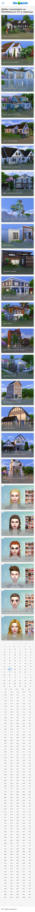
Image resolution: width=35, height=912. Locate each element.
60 (25, 669)
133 (5, 709)
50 (4, 666)
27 (10, 655)
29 (20, 655)
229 (11, 763)
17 (20, 649)
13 (30, 646)
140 (17, 712)
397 (29, 857)
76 (15, 678)
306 (23, 806)
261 (23, 780)
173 (5, 732)
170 (17, 729)
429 (11, 877)
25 (31, 652)
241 (23, 769)
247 (29, 772)
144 (11, 715)
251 (23, 775)
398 (5, 860)
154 (11, 721)
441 (23, 883)
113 (5, 698)
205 (17, 749)
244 (11, 772)
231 (23, 763)
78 (25, 678)
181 (23, 735)
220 (17, 758)
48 (25, 664)
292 (29, 798)
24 (25, 652)
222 (29, 758)
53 (20, 666)
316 (23, 812)
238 (5, 769)
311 (23, 809)
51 (10, 666)
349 (11, 832)
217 (29, 755)
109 (11, 695)
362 (29, 837)
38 (4, 661)
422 (29, 872)
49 (31, 664)
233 (5, 766)
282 (29, 792)
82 (15, 681)
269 (11, 786)
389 (11, 855)
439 (11, 883)
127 (29, 703)
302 (29, 803)
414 (11, 869)
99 (11, 689)
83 (20, 681)
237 (29, 766)
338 (5, 826)
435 (17, 880)
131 (23, 706)
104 (11, 692)
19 (31, 649)
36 (25, 658)
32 (4, 658)
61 (31, 669)
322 (29, 815)
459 (11, 895)
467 (29, 897)
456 (23, 892)
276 (23, 789)
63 (10, 672)
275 (17, 789)
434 (11, 880)
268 (5, 786)
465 (17, 897)
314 (11, 812)
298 (5, 803)
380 (17, 849)
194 (11, 743)
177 (29, 732)
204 (11, 749)
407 (29, 863)
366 (23, 840)
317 (29, 812)
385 (17, 852)
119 (11, 701)
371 (23, 843)
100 (16, 689)
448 (5, 889)
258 (5, 780)
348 (5, 832)
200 (17, 746)
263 (5, 783)
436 (23, 880)
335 (17, 823)
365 (17, 840)
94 (15, 686)
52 (15, 666)
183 (5, 738)
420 (17, 872)
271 (23, 786)
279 (11, 792)
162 (29, 723)
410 (17, 866)
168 (5, 729)
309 (11, 809)
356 (23, 835)
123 (5, 703)
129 (11, 706)
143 (5, 715)
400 (17, 860)
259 (11, 780)
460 (17, 895)
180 (17, 735)
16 (15, 649)
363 (5, 840)
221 (23, 758)
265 (17, 783)
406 (23, 863)
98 (6, 689)
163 (5, 726)
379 (11, 849)
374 (11, 846)
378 (5, 849)
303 (5, 806)
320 (17, 815)
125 (17, 703)
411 (23, 866)
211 (23, 752)
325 (17, 817)
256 (23, 778)
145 (17, 715)
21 (10, 652)
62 (4, 672)
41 (20, 661)
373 (5, 846)
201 (23, 746)
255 (17, 778)
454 (11, 892)
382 (29, 849)
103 (5, 692)
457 (29, 892)
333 (5, 823)
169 (11, 729)
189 (11, 741)
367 (29, 840)
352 (29, 832)
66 (25, 672)
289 (11, 798)
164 (11, 726)
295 (17, 800)
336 (23, 823)
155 (17, 721)
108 (5, 695)
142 (29, 712)
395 (17, 857)
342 (29, 826)
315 (17, 812)
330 (17, 820)
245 (17, 772)
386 (23, 852)
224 (11, 761)
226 (23, 761)
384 (11, 852)
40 (15, 661)
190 (17, 741)
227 (29, 761)
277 (29, 789)
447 (29, 886)
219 (11, 758)
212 (29, 752)
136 (23, 709)
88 (15, 683)
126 (23, 703)
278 (5, 792)
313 (5, 812)
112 (29, 695)
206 (23, 749)
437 (29, 880)
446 (23, 886)
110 (17, 695)
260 (17, 780)
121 (23, 701)
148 (5, 718)
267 (29, 783)
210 (17, 752)
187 (29, 738)
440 (17, 883)
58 (15, 669)
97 (31, 686)
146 (23, 715)
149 (11, 718)
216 (23, 755)
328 (5, 820)
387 (29, 852)
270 (17, 786)
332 (29, 820)
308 (5, 809)
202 (29, 746)
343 (5, 829)
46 (15, 664)
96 (25, 686)
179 (11, 735)
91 (31, 683)
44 (4, 664)
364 (11, 840)
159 (11, 723)
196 (23, 743)
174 (11, 732)
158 (5, 723)
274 (11, 789)
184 (11, 738)
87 (10, 683)
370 (17, 843)
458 (5, 895)
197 (29, 743)
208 (5, 752)
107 (29, 692)
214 (11, 755)
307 (29, 806)
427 (29, 875)
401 (23, 860)
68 (4, 675)
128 (5, 706)
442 (29, 883)
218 (5, 758)
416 (23, 869)
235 (17, 766)
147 (29, 715)
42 (25, 661)
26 (4, 655)
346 (23, 829)
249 (11, 775)
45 (10, 664)
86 (4, 683)
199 (11, 746)
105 (17, 692)
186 (23, 738)
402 (29, 860)
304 (11, 806)
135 (17, 709)
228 (5, 763)
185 (17, 738)
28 (15, 655)
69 (10, 675)
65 (20, 672)
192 (29, 741)
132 (29, 706)
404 (11, 863)
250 (17, 775)
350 (17, 832)
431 (23, 877)
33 (10, 658)
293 (5, 800)
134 (11, 709)
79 (31, 678)
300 (17, 803)
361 (23, 837)
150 (17, 718)
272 (29, 786)
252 (29, 775)
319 (11, 815)
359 (11, 837)
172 (29, 729)
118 (5, 701)
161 (23, 723)
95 (20, 686)
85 (31, 681)
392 (29, 855)
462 (29, 895)
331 (23, 820)
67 (31, 672)
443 (5, 886)
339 (11, 826)
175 (17, 732)
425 (17, 875)
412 (29, 866)
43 (31, 661)
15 (10, 649)
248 (5, 775)
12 (24, 646)
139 (11, 712)
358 (5, 837)
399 (11, 860)
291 (23, 798)
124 (11, 703)
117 (29, 698)
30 (25, 655)
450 (17, 889)
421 (23, 872)
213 (5, 755)
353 (5, 835)
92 (4, 686)
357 (29, 835)
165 (17, 726)
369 (11, 843)
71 (20, 675)
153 (5, 721)
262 (29, 780)
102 (29, 689)
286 (23, 795)
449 (11, 889)
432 (29, 877)
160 (17, 723)
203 (5, 749)
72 (25, 675)
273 (5, 789)
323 (5, 817)
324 (11, 817)
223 (5, 761)
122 (29, 701)
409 (11, 866)
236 (23, 766)
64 (15, 672)
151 (23, 718)
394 (11, 857)
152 (29, 718)
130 (17, 706)
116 (23, 698)
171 (23, 729)
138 (5, 712)
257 (29, 778)
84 (25, 681)
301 (23, 803)
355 (17, 835)
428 (5, 877)
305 (17, 806)
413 (5, 869)
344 (11, 829)
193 (5, 743)
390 (17, 855)
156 (23, 721)
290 (17, 798)
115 (17, 698)
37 (31, 658)
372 (29, 843)
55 (31, 666)
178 (5, 735)
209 (11, 752)
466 (23, 897)
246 (23, 772)
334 (11, 823)
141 (23, 712)
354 (11, 835)
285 (17, 795)
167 (29, 726)
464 (11, 897)
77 (20, 678)
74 (4, 678)
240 (17, 769)
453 (5, 892)
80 (4, 681)
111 (23, 695)
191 (23, 741)
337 (29, 823)
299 (11, 803)
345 (17, 829)
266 (23, 783)
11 (19, 646)
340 (17, 826)
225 (17, 761)
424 (11, 875)
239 (11, 769)
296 (23, 800)
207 (29, 749)
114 (11, 698)
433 (5, 880)
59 (20, 669)
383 (5, 852)
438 (5, 883)
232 (29, 763)
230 (17, 763)
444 (11, 886)
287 (29, 795)
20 (4, 652)
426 (23, 875)
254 (11, 778)
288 (5, 798)
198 (5, 746)
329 (11, 820)
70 (15, 675)
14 (4, 649)
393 (5, 857)
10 (14, 646)
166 (23, 726)
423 (5, 875)
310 (17, 809)
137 (29, 709)
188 (5, 741)
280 (17, 792)
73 (31, 675)
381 (23, 849)
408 (5, 866)
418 (5, 872)
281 (23, 792)
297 (29, 800)
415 (17, 869)
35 (20, 658)
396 (23, 857)
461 (23, 895)
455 (17, 892)
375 (17, 846)
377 (29, 846)
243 (5, 772)
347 (29, 829)
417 (29, 869)
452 (29, 889)
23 (20, 652)
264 (11, 783)
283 (5, 795)
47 (20, 664)
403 (5, 863)
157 (29, 721)
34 (15, 658)
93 (10, 686)
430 (17, 877)
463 (5, 897)
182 (29, 735)
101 (22, 689)
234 (11, 766)
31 (31, 655)
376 (23, 846)
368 (5, 843)
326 (23, 817)
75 (10, 678)
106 (23, 692)
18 (25, 649)
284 (11, 795)
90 (25, 683)
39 (10, 661)
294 (11, 800)
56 (4, 669)
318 (5, 815)
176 (23, 732)
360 (17, 837)
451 (23, 889)
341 (23, 826)
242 (29, 769)
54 (25, 666)
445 (17, 886)
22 (15, 652)
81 (10, 681)
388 (5, 855)
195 (17, 743)
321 (23, 815)
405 (17, 863)
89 (20, 683)
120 (17, 701)
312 (29, 809)
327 (29, 817)
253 (5, 778)
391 (23, 855)
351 (23, 832)
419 (11, 872)
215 (17, 755)
